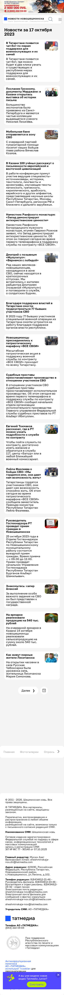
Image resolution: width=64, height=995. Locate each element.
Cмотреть (37, 984)
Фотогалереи (29, 752)
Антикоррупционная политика (18, 962)
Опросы (49, 752)
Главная (9, 752)
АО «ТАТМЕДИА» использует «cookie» (18, 967)
